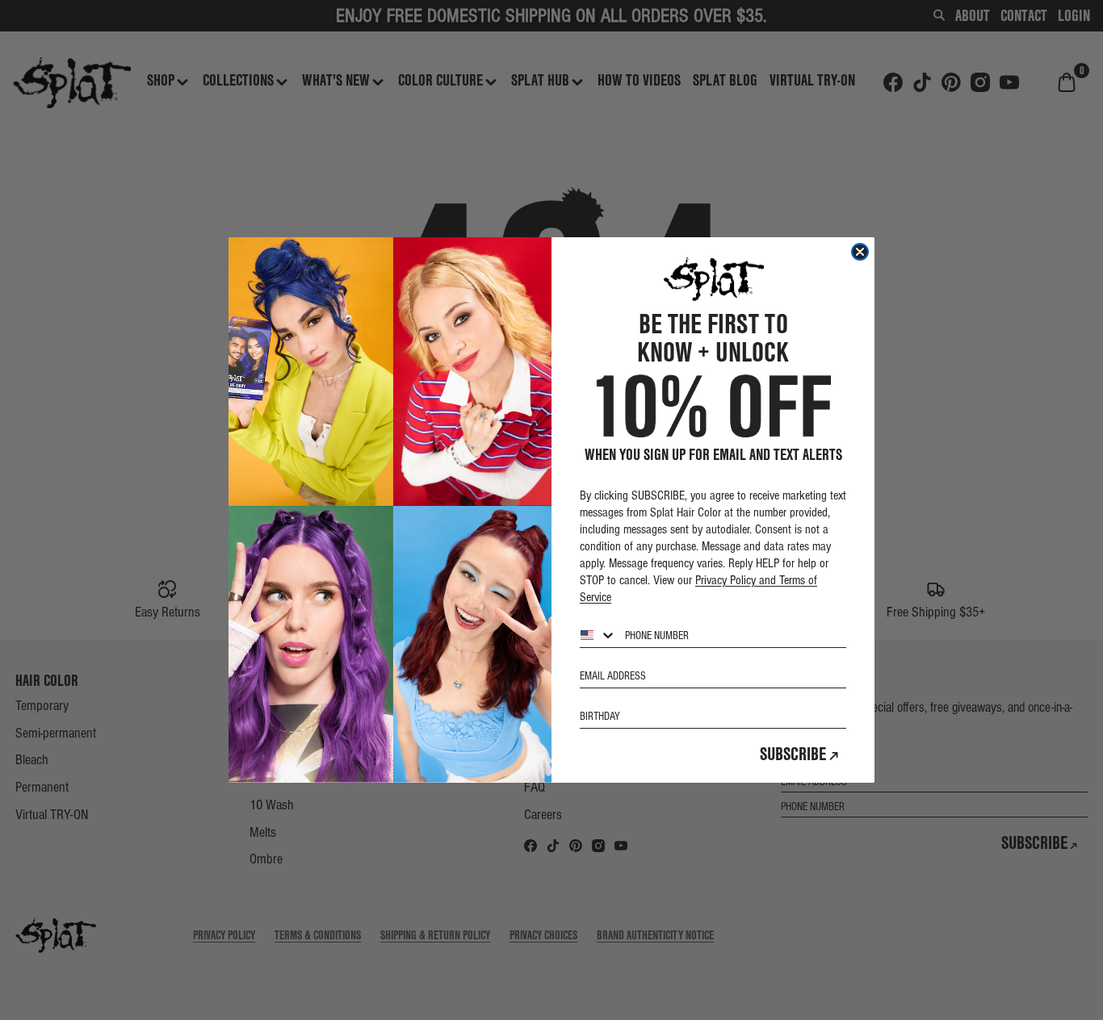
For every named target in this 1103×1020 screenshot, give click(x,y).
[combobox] (598, 635)
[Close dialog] (860, 252)
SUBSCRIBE (793, 754)
